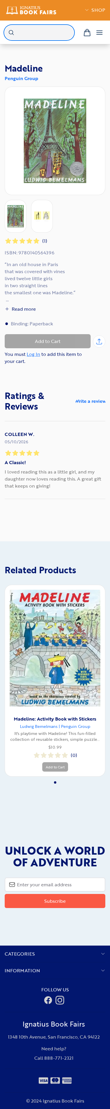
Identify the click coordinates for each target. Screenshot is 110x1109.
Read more (24, 308)
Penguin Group (21, 78)
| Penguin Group (74, 726)
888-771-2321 (58, 1057)
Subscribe (55, 901)
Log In (33, 354)
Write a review (90, 401)
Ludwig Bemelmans (38, 726)
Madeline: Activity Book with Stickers (55, 718)
